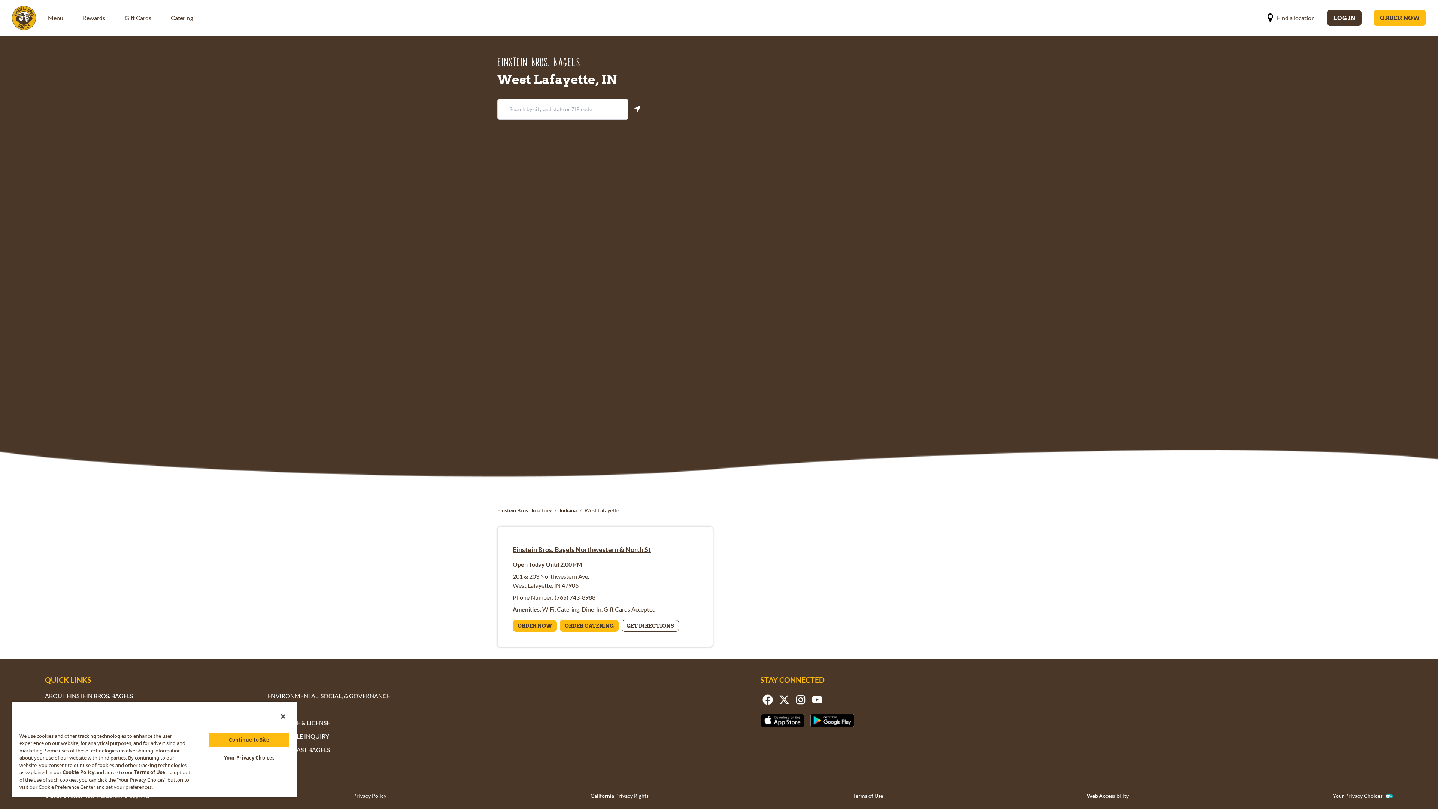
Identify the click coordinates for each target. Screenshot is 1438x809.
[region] (154, 749)
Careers (280, 709)
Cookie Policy (78, 772)
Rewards (94, 17)
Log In (1344, 18)
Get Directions (650, 625)
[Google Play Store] (832, 720)
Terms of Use (868, 796)
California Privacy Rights (620, 796)
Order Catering (589, 625)
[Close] (283, 716)
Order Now (1400, 18)
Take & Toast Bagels (299, 749)
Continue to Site (249, 739)
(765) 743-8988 (575, 597)
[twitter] (784, 699)
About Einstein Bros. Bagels (89, 695)
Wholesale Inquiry (298, 736)
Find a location (1296, 17)
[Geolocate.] (637, 109)
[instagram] (800, 699)
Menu (55, 17)
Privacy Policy (369, 796)
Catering (182, 17)
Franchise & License (299, 722)
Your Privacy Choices (1358, 796)
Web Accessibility (1108, 796)
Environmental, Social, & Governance (329, 695)
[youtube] (817, 699)
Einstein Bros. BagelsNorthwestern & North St (582, 549)
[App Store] (782, 720)
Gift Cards (138, 17)
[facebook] (767, 699)
